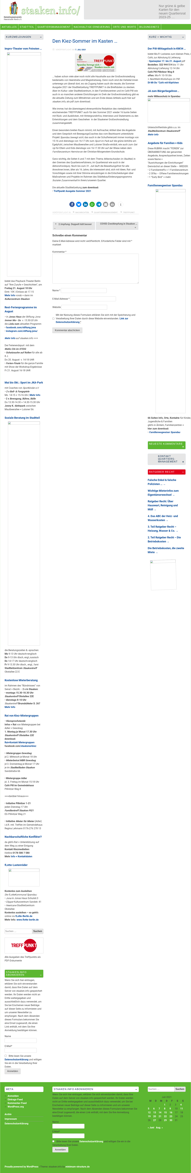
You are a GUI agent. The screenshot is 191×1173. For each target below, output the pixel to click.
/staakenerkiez (28, 746)
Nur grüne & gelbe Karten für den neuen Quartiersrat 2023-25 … (172, 11)
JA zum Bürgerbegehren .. (163, 91)
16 (171, 1112)
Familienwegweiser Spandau (165, 185)
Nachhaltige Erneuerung (92, 27)
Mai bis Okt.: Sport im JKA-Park (24, 382)
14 (160, 1112)
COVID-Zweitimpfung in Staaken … (118, 223)
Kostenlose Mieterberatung (21, 680)
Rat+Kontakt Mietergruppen (19, 742)
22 (165, 1116)
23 (171, 1116)
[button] (72, 204)
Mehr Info (10, 295)
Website (56, 307)
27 (154, 1120)
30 (171, 1120)
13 (154, 1112)
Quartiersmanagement (54, 27)
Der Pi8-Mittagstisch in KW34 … (167, 48)
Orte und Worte (124, 27)
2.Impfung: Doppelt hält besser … (73, 226)
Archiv (8, 1114)
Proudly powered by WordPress (21, 1166)
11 (181, 1108)
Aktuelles (9, 27)
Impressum (11, 1118)
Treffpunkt (129, 212)
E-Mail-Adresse (61, 298)
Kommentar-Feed (17, 1103)
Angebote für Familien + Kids (165, 143)
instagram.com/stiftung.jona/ (22, 331)
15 (165, 1112)
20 (154, 1116)
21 (160, 1116)
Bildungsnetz (149, 27)
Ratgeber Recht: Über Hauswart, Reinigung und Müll (163, 505)
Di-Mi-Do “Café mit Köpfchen (163, 82)
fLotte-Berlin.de (23, 916)
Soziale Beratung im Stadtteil (22, 417)
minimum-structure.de (78, 1166)
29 (165, 1120)
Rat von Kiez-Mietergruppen (21, 715)
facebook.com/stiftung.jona (21, 327)
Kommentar (59, 251)
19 (149, 1116)
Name (56, 290)
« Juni (151, 1127)
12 (149, 1112)
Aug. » (159, 1127)
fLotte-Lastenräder (16, 865)
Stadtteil (27, 27)
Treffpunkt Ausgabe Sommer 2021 (72, 191)
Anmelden (13, 1096)
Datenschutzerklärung (16, 1059)
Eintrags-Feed (15, 1099)
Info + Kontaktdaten (21, 856)
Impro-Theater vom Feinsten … (23, 48)
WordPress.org (16, 1106)
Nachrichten (82, 212)
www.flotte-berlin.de (28, 919)
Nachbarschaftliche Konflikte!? (23, 836)
